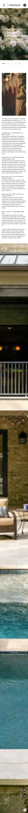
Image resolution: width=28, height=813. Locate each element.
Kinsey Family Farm (6, 176)
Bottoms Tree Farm (6, 194)
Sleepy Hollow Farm (7, 157)
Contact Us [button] (14, 652)
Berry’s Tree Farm (6, 211)
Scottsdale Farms (6, 132)
